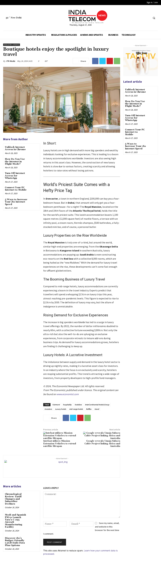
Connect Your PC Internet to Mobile (16, 188)
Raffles (88, 409)
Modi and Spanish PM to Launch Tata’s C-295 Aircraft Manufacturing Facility (15, 520)
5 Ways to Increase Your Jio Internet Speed (16, 202)
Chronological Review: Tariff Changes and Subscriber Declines (13, 499)
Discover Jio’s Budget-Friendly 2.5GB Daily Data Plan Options (15, 542)
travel (96, 409)
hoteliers (78, 404)
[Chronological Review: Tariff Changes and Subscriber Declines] (34, 496)
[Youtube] (147, 18)
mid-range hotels (76, 409)
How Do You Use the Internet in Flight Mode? (15, 161)
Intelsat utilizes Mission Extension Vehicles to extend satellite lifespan (59, 444)
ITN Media (10, 61)
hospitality (67, 404)
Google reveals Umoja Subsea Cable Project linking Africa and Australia (102, 444)
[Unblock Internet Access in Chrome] (34, 149)
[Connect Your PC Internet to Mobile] (34, 190)
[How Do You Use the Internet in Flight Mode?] (34, 161)
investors (48, 409)
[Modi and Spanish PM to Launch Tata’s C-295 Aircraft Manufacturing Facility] (34, 517)
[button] (154, 18)
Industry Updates (11, 45)
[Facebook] (135, 18)
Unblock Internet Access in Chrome (15, 148)
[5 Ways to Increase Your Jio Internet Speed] (34, 202)
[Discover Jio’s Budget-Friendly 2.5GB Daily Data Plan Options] (34, 540)
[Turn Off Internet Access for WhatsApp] (34, 176)
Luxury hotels (60, 409)
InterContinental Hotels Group (97, 404)
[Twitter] (141, 18)
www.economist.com (68, 394)
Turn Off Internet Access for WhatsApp (15, 176)
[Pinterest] (110, 61)
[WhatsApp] (117, 61)
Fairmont (56, 404)
